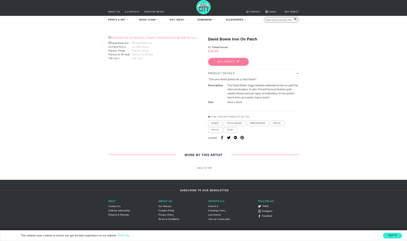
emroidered (258, 123)
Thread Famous (220, 47)
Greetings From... (217, 210)
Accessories (235, 19)
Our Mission (165, 206)
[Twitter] (260, 206)
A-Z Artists (132, 12)
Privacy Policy (166, 214)
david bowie (234, 123)
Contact (255, 12)
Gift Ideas (177, 19)
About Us (114, 12)
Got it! (392, 235)
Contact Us (114, 206)
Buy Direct (227, 61)
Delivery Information (119, 210)
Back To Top (204, 168)
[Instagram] (260, 211)
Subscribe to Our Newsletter (204, 190)
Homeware (205, 19)
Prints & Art (117, 19)
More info (123, 235)
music (277, 123)
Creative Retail (154, 12)
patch (215, 130)
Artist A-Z (213, 206)
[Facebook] (260, 216)
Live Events (214, 214)
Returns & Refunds (118, 214)
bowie (215, 123)
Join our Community (219, 219)
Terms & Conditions (168, 219)
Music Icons (148, 19)
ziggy (230, 130)
